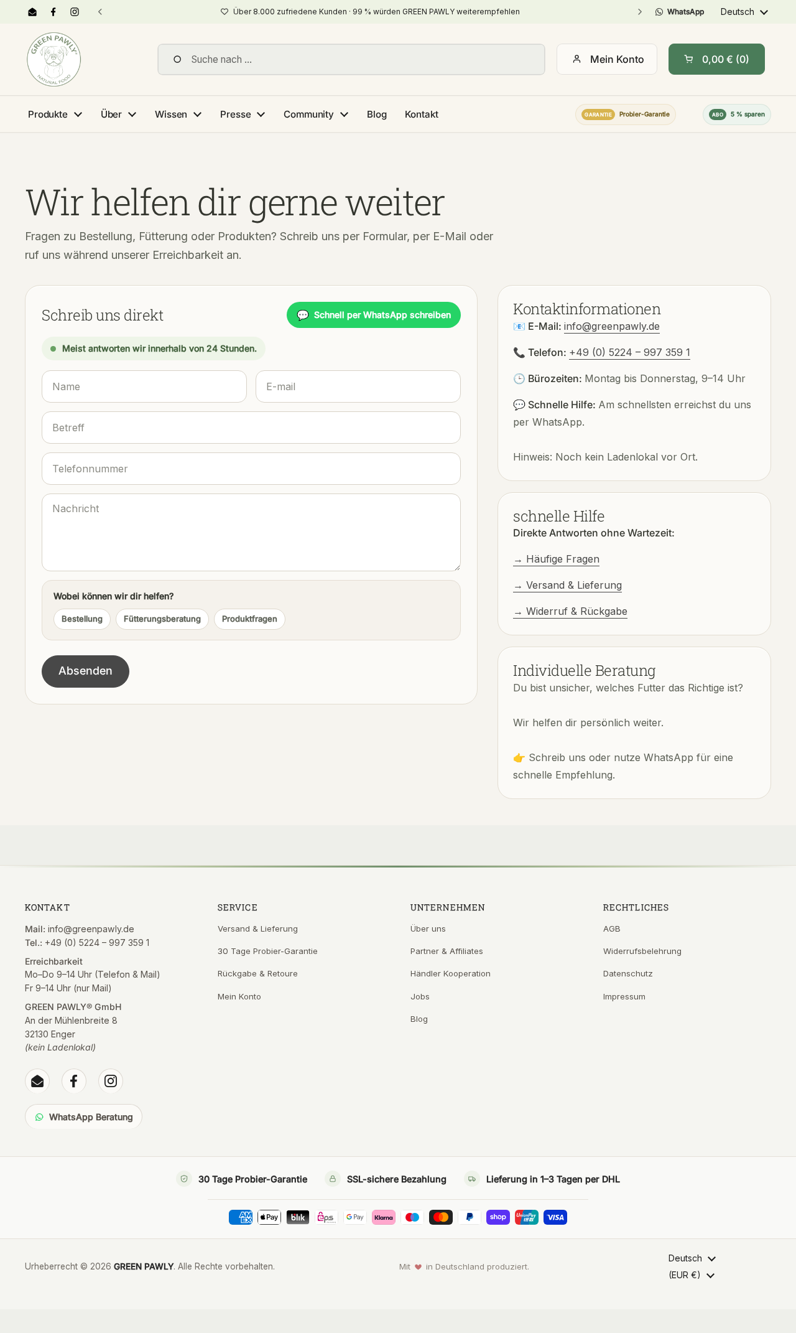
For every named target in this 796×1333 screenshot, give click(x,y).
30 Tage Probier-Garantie (268, 951)
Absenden (85, 670)
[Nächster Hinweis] (639, 11)
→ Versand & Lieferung (567, 585)
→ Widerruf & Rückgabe (570, 611)
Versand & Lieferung (258, 928)
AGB (612, 928)
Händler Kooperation (450, 973)
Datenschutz (628, 973)
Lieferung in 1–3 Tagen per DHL (553, 1179)
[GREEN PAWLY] (54, 59)
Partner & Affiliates (446, 951)
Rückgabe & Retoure (258, 973)
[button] (717, 59)
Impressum (624, 996)
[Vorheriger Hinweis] (100, 11)
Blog (419, 1019)
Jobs (420, 996)
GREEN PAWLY (144, 1266)
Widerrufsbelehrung (642, 951)
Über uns (428, 928)
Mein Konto (617, 59)
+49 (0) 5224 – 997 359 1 (629, 352)
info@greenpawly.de (612, 326)
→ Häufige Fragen (556, 559)
